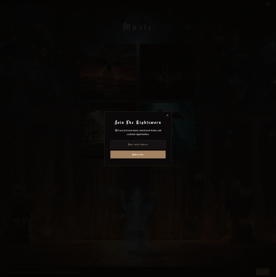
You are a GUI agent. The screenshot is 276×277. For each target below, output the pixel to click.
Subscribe (138, 154)
